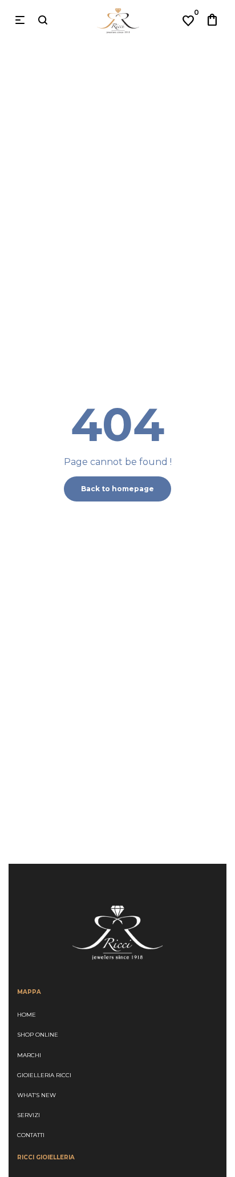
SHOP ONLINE (37, 1034)
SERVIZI (28, 1115)
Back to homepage (117, 488)
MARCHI (29, 1055)
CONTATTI (30, 1135)
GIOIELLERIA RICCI (44, 1075)
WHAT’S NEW (36, 1095)
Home (26, 1014)
